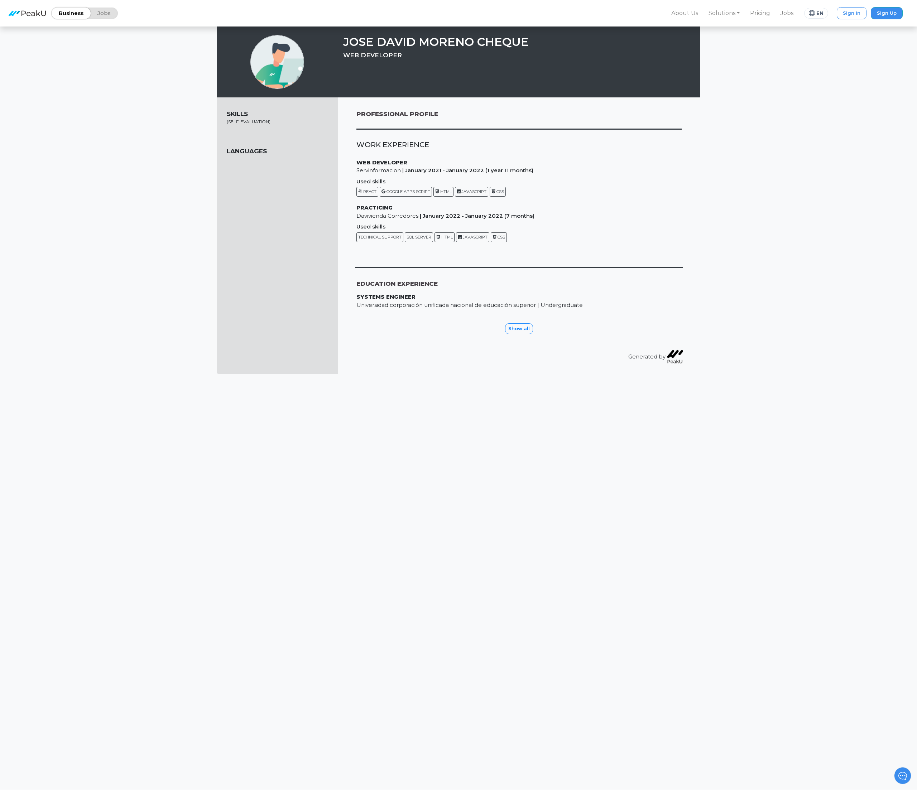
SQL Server (419, 237)
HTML (445, 191)
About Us (684, 13)
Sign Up (887, 13)
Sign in (851, 13)
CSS (499, 191)
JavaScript (473, 191)
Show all (519, 328)
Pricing (760, 13)
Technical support (380, 237)
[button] (724, 13)
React (369, 191)
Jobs (787, 13)
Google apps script (407, 191)
